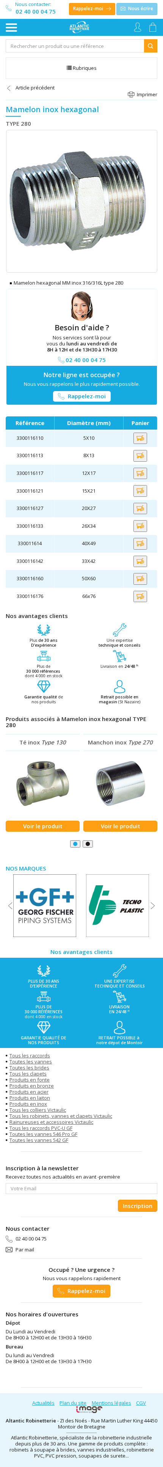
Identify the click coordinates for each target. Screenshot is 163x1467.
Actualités (43, 1402)
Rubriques (84, 68)
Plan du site (73, 1402)
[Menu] (11, 27)
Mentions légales (111, 1402)
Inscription (137, 1206)
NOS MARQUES (26, 868)
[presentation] (10, 905)
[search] (75, 45)
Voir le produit (43, 826)
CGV (141, 1402)
